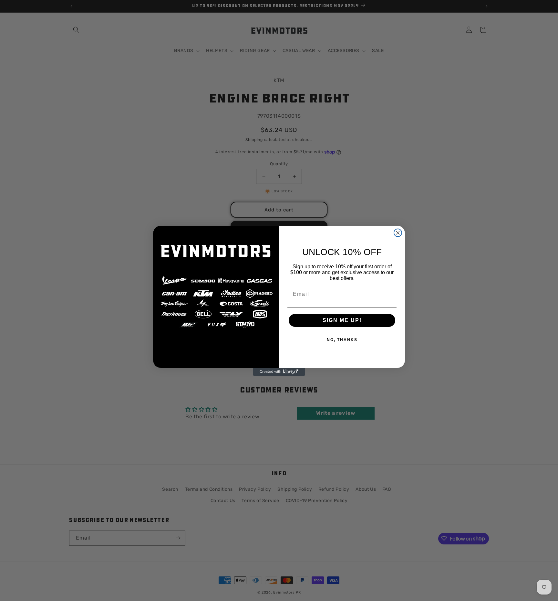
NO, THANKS (342, 340)
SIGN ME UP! (342, 320)
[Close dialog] (398, 233)
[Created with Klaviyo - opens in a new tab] (279, 372)
